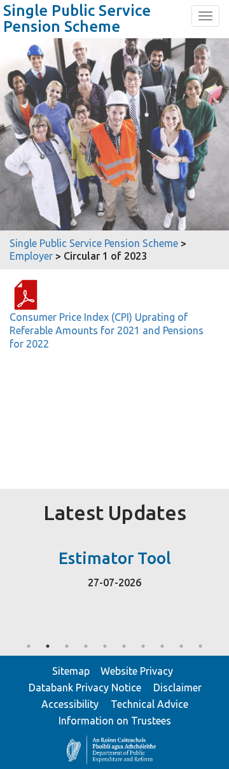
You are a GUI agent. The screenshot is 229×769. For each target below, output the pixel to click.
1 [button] (28, 646)
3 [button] (66, 646)
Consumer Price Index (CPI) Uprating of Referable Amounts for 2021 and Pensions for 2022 (107, 330)
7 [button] (143, 646)
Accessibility (70, 704)
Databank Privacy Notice (85, 687)
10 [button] (200, 646)
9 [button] (181, 646)
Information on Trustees (115, 720)
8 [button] (162, 646)
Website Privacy (137, 671)
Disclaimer (177, 687)
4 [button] (86, 646)
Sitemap (71, 671)
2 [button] (47, 646)
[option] (114, 566)
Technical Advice (149, 704)
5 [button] (105, 646)
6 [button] (124, 646)
